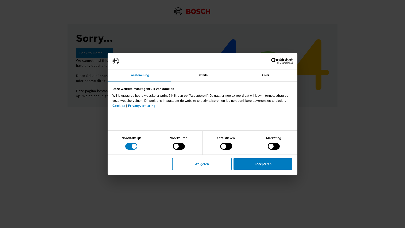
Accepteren (262, 164)
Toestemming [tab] (139, 75)
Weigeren (202, 164)
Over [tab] (265, 75)
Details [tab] (202, 75)
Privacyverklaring (142, 105)
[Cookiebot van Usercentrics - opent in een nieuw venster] (274, 61)
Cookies (118, 105)
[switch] (179, 146)
